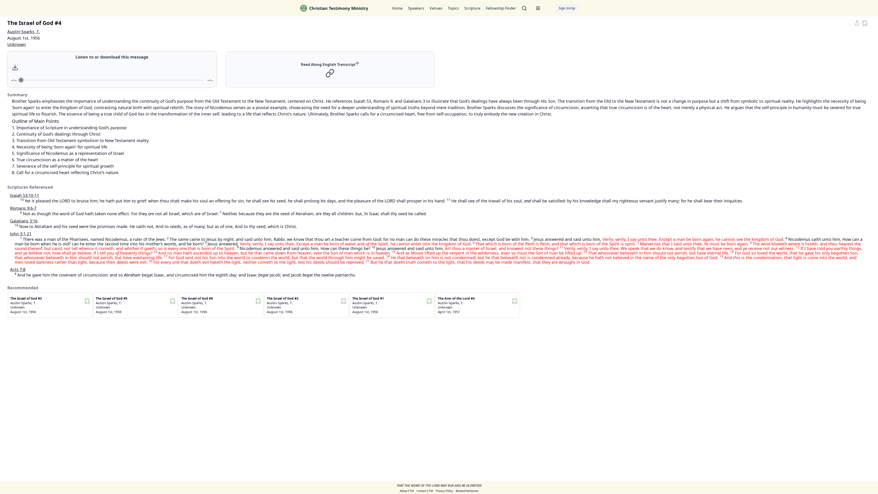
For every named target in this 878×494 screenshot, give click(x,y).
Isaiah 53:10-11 (24, 195)
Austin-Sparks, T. (23, 31)
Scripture (472, 8)
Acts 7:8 (17, 269)
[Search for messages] (524, 8)
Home (397, 8)
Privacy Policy (444, 491)
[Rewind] (106, 68)
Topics (453, 8)
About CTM (407, 491)
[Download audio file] (15, 67)
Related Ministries (467, 491)
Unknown (16, 44)
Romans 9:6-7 (23, 208)
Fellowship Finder (501, 8)
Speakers (416, 8)
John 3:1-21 (21, 233)
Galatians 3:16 (23, 221)
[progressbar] (112, 80)
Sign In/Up (567, 8)
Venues (436, 8)
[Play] (116, 67)
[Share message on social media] (857, 23)
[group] (112, 69)
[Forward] (126, 68)
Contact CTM (425, 491)
